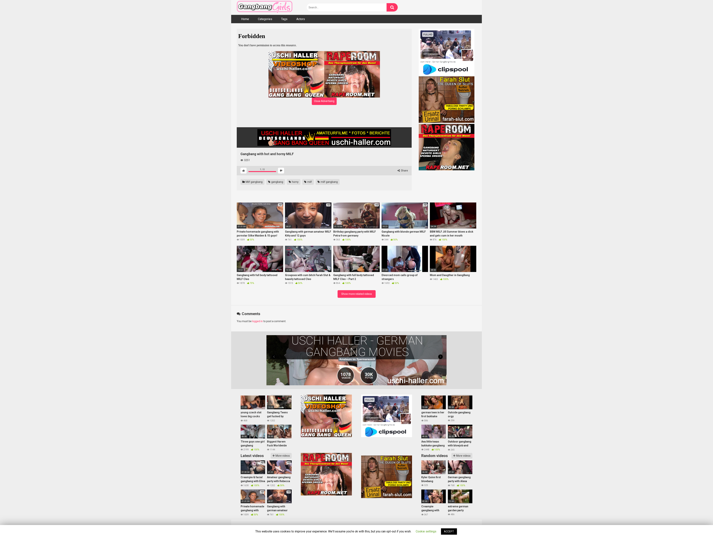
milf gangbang (329, 181)
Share (404, 170)
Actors (300, 19)
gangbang (277, 181)
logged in (257, 321)
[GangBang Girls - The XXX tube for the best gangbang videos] (264, 7)
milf (309, 181)
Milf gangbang (254, 181)
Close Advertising (324, 101)
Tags (284, 19)
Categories (265, 19)
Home (245, 19)
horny (295, 181)
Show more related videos (356, 293)
